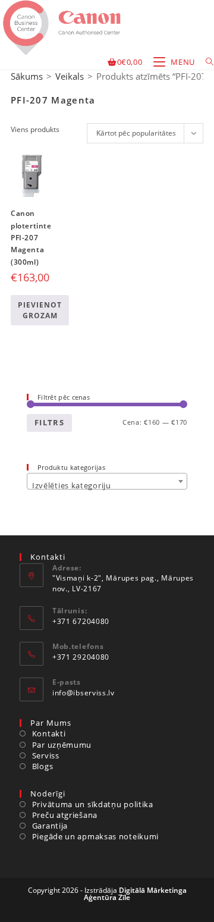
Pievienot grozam (40, 310)
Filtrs (49, 422)
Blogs (42, 766)
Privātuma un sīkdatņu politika (92, 804)
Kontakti (48, 733)
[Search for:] (205, 62)
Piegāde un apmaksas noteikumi (95, 836)
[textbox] (107, 485)
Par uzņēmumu (62, 745)
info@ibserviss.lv (83, 693)
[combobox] (107, 481)
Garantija (50, 825)
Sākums (27, 76)
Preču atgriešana (64, 815)
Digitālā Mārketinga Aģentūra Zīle (135, 893)
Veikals (69, 76)
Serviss (45, 755)
